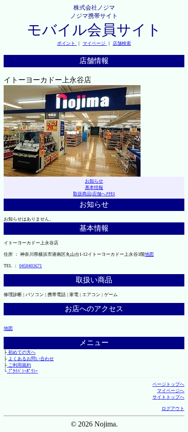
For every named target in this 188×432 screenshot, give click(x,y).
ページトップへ (168, 384)
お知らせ (94, 181)
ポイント (67, 43)
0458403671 (30, 265)
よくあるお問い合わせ (31, 358)
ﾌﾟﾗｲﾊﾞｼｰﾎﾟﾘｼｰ (22, 370)
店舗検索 (122, 43)
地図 (149, 254)
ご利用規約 (19, 364)
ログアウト (173, 408)
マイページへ (170, 390)
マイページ (95, 43)
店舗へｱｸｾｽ (103, 193)
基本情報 (94, 187)
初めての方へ (21, 352)
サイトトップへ (168, 397)
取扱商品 (82, 193)
